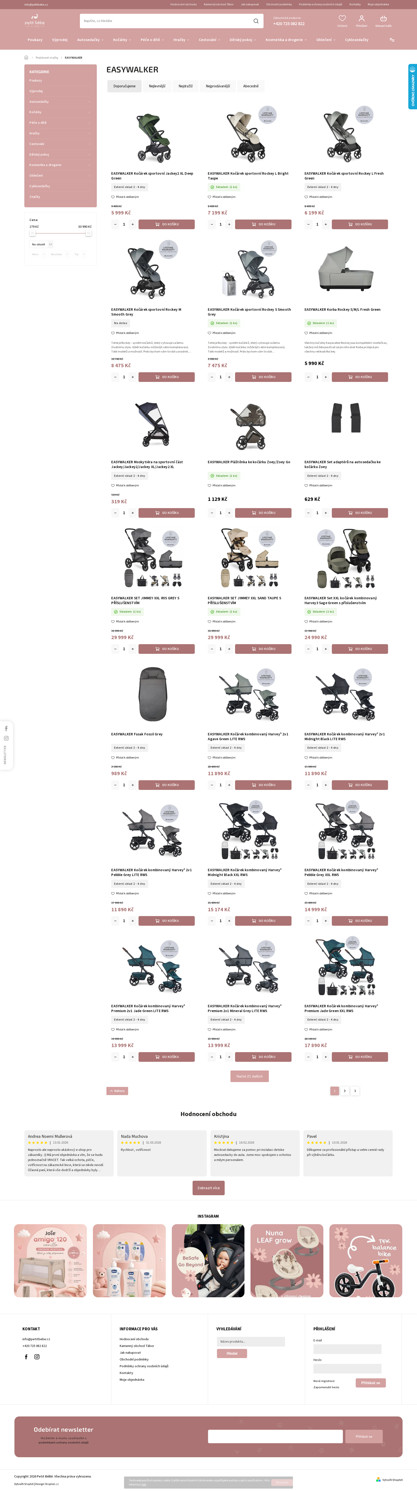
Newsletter (5, 755)
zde (143, 1485)
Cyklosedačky (39, 186)
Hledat (256, 21)
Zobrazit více (208, 1188)
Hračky (34, 133)
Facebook (26, 1356)
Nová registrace (324, 1381)
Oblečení (36, 175)
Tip (79, 254)
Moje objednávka (378, 4)
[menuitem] (35, 40)
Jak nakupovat (250, 4)
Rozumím (282, 1482)
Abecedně (251, 86)
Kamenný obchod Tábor (219, 4)
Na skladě (42, 244)
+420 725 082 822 (34, 1346)
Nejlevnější (157, 86)
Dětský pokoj (39, 154)
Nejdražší (186, 86)
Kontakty (355, 4)
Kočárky (35, 112)
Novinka (59, 254)
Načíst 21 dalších (249, 1076)
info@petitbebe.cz (36, 1339)
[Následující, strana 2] (345, 1091)
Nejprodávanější (218, 86)
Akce (38, 254)
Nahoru (119, 1091)
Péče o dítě (38, 122)
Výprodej (36, 91)
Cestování (36, 144)
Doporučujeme (124, 86)
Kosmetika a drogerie (45, 165)
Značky (34, 196)
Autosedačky (39, 101)
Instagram (37, 1356)
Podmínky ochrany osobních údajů (320, 4)
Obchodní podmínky (279, 4)
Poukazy (35, 80)
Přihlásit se (370, 1383)
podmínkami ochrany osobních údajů (64, 1442)
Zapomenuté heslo (326, 1387)
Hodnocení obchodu (183, 4)
